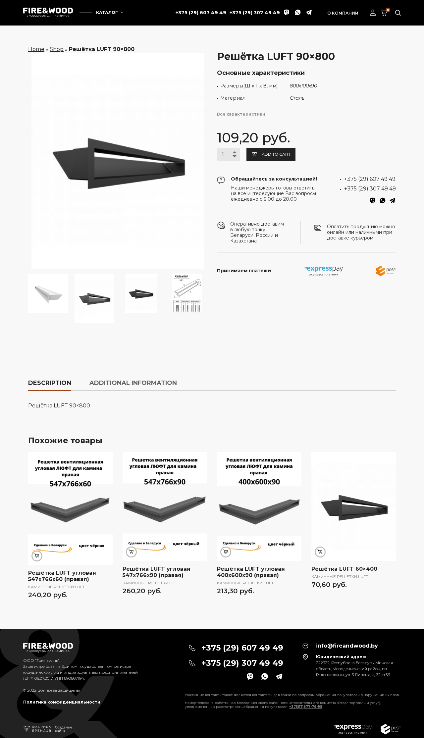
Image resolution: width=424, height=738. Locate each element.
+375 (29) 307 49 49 (255, 13)
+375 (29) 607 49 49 (201, 13)
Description (49, 383)
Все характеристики (241, 114)
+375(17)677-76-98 (305, 707)
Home (36, 49)
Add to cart (276, 154)
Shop (57, 49)
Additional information (133, 383)
